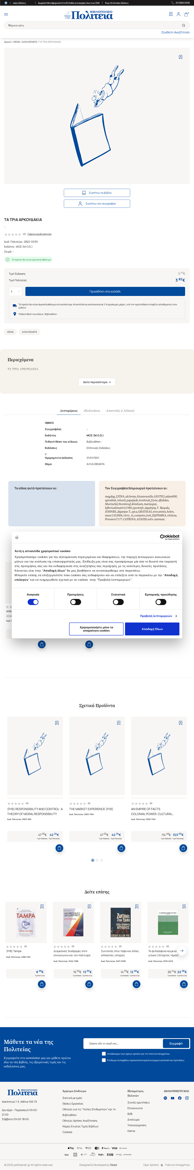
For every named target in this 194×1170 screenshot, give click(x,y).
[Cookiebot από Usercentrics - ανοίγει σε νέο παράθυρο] (162, 537)
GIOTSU (159, 496)
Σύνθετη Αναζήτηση (175, 32)
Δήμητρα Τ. (124, 512)
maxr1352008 (113, 515)
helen (170, 512)
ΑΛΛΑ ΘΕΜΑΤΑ (29, 41)
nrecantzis (159, 512)
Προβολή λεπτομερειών (156, 616)
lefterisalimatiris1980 (118, 508)
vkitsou (171, 515)
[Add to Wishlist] (180, 57)
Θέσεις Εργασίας (73, 1103)
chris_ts (128, 515)
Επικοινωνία (135, 1108)
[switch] (75, 602)
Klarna (131, 1131)
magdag (110, 496)
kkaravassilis (145, 496)
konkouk (144, 500)
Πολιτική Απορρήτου (177, 1165)
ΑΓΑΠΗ (141, 519)
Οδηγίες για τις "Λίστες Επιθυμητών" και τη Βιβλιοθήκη (89, 1112)
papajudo (132, 500)
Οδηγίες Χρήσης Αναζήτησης (80, 1120)
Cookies (67, 1132)
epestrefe (138, 508)
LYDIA (120, 496)
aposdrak (110, 500)
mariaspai (150, 504)
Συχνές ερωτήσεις (139, 1102)
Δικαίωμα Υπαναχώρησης (137, 1122)
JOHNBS (110, 512)
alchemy (130, 496)
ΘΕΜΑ (16, 41)
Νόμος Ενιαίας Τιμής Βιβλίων (81, 1126)
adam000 (171, 496)
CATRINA (129, 519)
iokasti (121, 500)
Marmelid (111, 504)
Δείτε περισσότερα (97, 382)
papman (159, 519)
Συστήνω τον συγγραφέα (101, 203)
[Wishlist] (171, 14)
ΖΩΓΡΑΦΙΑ (159, 515)
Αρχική (7, 41)
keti (148, 515)
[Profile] (178, 14)
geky (150, 519)
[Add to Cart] (42, 644)
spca (134, 512)
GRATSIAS (145, 512)
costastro (139, 515)
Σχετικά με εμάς (72, 1098)
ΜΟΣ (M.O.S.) (24, 246)
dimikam (137, 504)
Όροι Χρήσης (151, 1165)
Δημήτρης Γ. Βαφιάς (157, 508)
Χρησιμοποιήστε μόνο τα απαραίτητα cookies (96, 629)
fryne (154, 500)
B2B (130, 1114)
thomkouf (124, 504)
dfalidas (163, 500)
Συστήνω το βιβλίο (100, 192)
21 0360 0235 (183, 2)
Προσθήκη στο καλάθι (105, 291)
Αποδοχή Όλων (152, 629)
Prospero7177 (113, 519)
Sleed (113, 1165)
